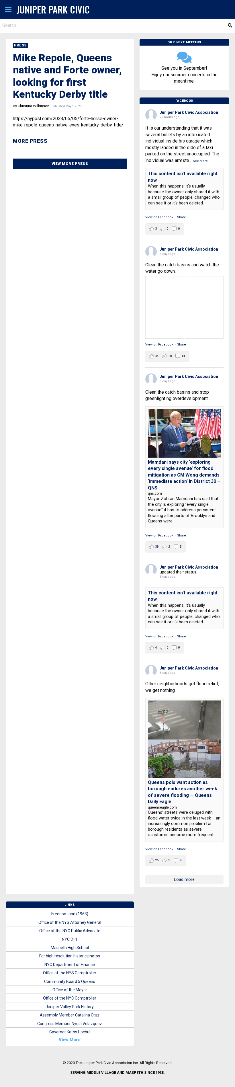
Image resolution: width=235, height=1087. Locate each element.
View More (70, 1039)
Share (181, 217)
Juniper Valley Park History (70, 1006)
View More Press (70, 163)
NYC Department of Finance (69, 964)
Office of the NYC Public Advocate (69, 930)
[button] (8, 9)
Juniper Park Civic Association (189, 112)
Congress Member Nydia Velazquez (69, 1023)
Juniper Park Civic (53, 9)
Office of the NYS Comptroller (69, 973)
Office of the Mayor (69, 990)
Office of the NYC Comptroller (69, 998)
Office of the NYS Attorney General (69, 922)
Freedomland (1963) (69, 914)
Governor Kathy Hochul (69, 1032)
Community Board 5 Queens (69, 981)
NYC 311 (69, 939)
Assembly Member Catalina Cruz (69, 1015)
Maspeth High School (70, 947)
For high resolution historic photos (69, 956)
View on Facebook (159, 217)
